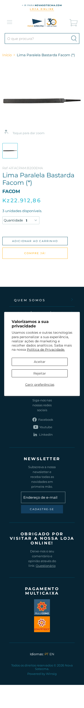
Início (7, 55)
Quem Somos (30, 300)
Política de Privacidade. (46, 349)
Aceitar (40, 362)
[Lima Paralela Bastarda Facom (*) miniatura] (10, 150)
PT (47, 654)
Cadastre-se (42, 509)
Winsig (51, 674)
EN (51, 654)
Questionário (46, 566)
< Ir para (42, 5)
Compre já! (35, 253)
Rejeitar (39, 373)
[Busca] (74, 38)
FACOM (11, 191)
